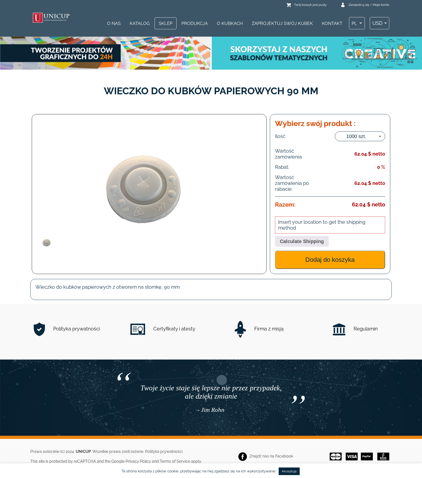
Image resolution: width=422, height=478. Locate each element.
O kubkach (230, 23)
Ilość (280, 136)
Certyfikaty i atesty (173, 329)
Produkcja (194, 23)
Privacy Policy (138, 461)
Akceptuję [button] (289, 471)
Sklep (165, 23)
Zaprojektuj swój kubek (282, 23)
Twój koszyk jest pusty (310, 5)
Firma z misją (268, 329)
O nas (114, 23)
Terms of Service (175, 461)
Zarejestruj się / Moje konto (368, 5)
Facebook (284, 456)
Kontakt (332, 23)
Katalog (140, 23)
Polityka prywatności (76, 329)
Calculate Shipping (302, 241)
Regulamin (365, 329)
